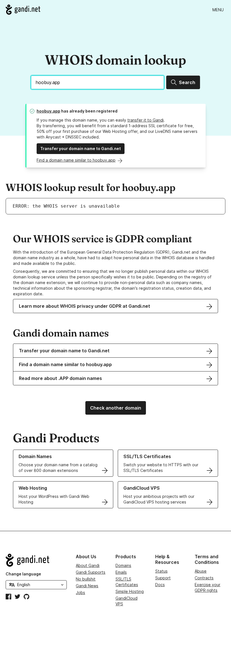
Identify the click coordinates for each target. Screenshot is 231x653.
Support (163, 577)
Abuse (200, 571)
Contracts (204, 577)
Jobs (80, 592)
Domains (123, 565)
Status (161, 571)
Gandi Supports (90, 572)
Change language (23, 573)
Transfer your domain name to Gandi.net (80, 148)
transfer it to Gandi (145, 120)
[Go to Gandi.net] (23, 10)
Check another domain (115, 408)
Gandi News (87, 585)
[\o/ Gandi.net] (36, 560)
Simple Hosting (129, 591)
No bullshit (85, 579)
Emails (121, 572)
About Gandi (87, 565)
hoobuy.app (48, 111)
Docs (160, 584)
